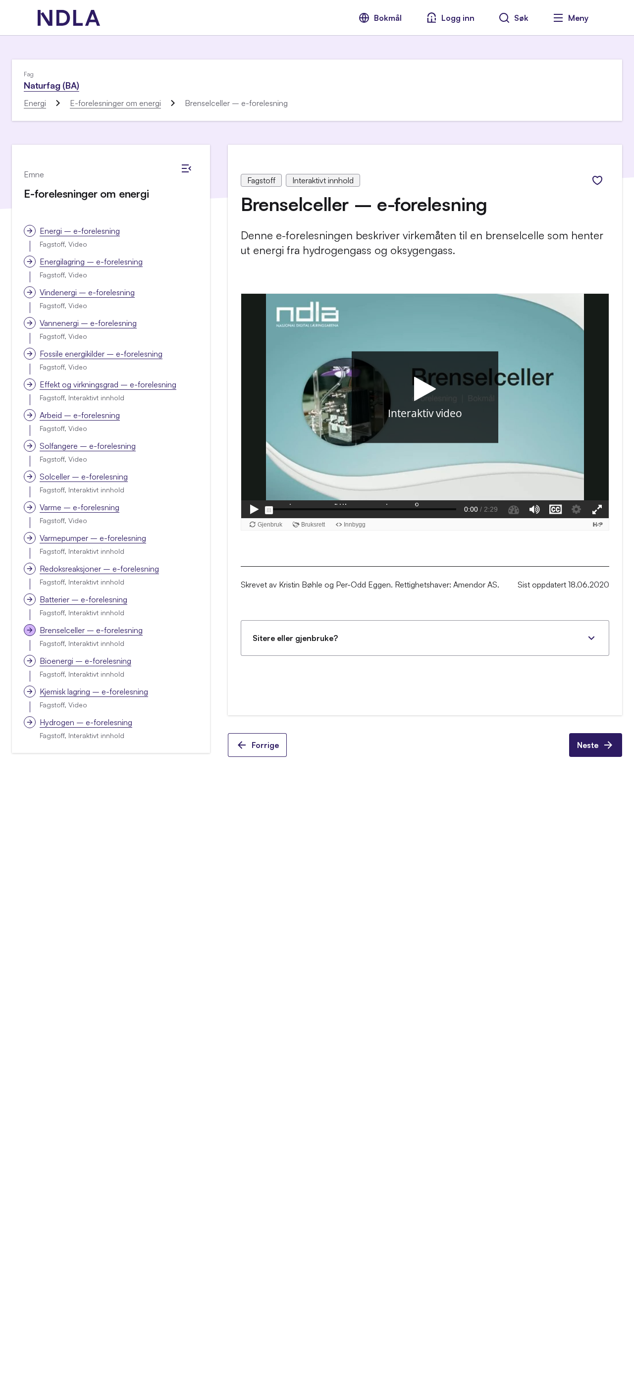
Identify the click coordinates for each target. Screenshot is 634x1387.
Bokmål (388, 18)
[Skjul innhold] (186, 168)
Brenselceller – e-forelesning (91, 630)
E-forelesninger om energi (115, 103)
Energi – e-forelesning (80, 231)
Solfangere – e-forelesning (88, 446)
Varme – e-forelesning (79, 507)
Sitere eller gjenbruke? (295, 638)
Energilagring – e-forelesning (91, 262)
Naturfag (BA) (51, 85)
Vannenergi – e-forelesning (88, 323)
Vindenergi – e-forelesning (87, 292)
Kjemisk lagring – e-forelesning (94, 691)
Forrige (265, 745)
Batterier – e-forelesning (83, 599)
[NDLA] (69, 18)
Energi (35, 103)
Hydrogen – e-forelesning (86, 722)
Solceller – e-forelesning (84, 476)
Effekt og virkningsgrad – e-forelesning (108, 384)
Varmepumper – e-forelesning (93, 538)
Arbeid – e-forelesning (80, 415)
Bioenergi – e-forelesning (85, 661)
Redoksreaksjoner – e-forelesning (99, 569)
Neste (587, 745)
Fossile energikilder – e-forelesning (101, 354)
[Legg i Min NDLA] (597, 180)
